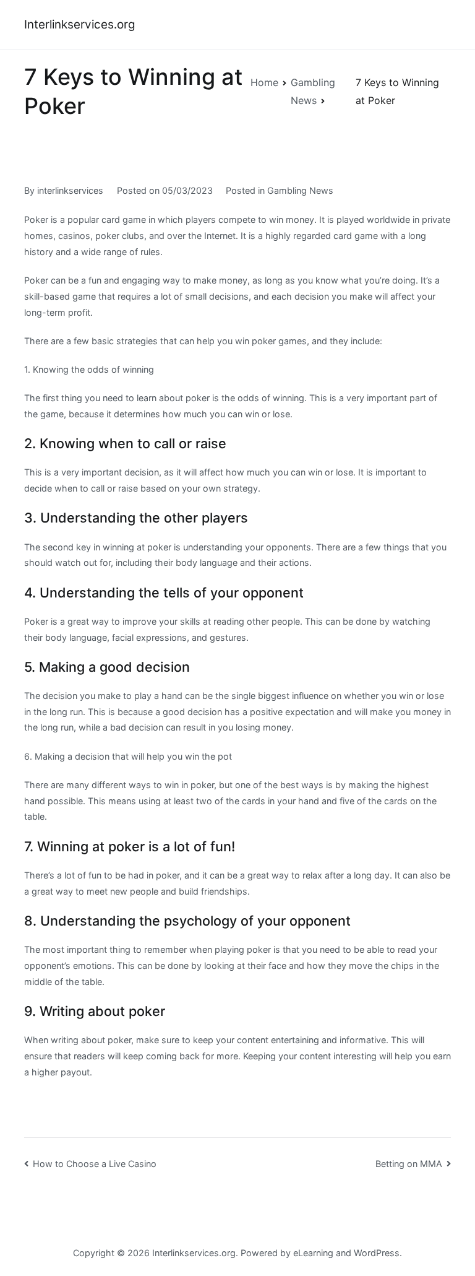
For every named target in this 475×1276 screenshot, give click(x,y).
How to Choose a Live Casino (94, 1163)
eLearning (313, 1253)
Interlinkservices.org (79, 24)
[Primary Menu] (438, 24)
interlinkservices (70, 190)
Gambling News (300, 190)
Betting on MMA (408, 1163)
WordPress (377, 1253)
